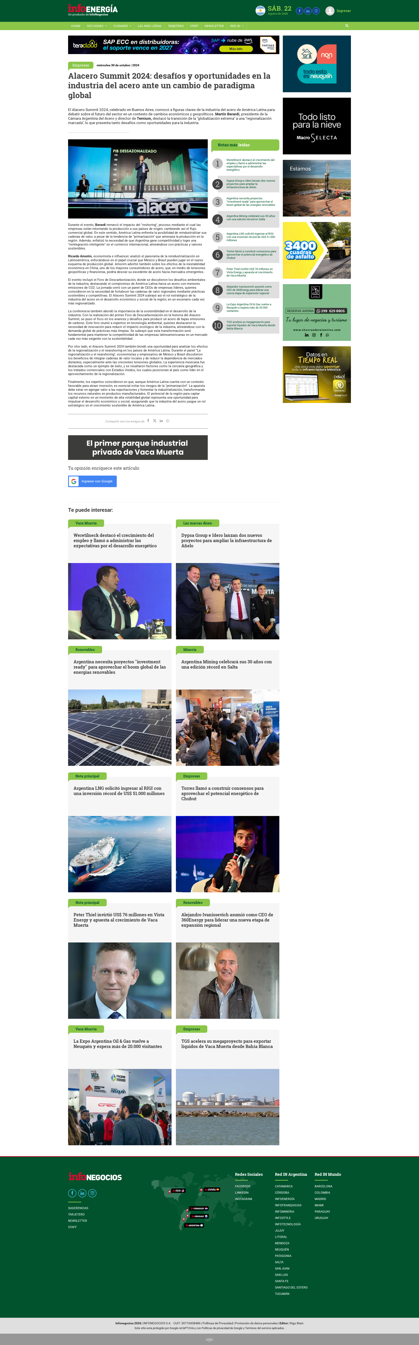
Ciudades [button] (121, 26)
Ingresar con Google (96, 481)
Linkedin (242, 1192)
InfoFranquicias (288, 1205)
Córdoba (282, 1192)
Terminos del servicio (258, 1328)
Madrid (320, 1199)
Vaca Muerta (86, 523)
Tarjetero (176, 26)
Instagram (243, 1199)
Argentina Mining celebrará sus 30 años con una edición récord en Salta (251, 217)
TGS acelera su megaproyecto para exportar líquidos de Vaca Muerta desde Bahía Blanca (251, 325)
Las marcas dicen (197, 523)
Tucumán (282, 1294)
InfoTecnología (288, 1224)
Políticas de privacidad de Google (222, 1328)
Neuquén (282, 1249)
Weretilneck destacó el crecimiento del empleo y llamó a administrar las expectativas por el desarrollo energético (251, 164)
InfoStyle (283, 1218)
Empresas (80, 65)
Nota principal (87, 776)
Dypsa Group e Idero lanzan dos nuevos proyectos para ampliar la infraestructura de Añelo (251, 184)
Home (76, 26)
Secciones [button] (95, 26)
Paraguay (322, 1211)
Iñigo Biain (296, 1323)
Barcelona (323, 1186)
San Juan (282, 1268)
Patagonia (283, 1256)
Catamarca (284, 1186)
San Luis (281, 1275)
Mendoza (282, 1243)
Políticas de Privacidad (218, 1323)
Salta (279, 1262)
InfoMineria (284, 1211)
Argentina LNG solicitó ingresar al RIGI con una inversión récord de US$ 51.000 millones (251, 237)
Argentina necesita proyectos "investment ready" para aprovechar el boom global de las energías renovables (251, 202)
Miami (319, 1205)
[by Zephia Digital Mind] (209, 1339)
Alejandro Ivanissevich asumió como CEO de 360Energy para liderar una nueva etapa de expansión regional (249, 290)
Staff (194, 26)
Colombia (322, 1192)
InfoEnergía (285, 1199)
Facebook (243, 1186)
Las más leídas (150, 26)
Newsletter (214, 26)
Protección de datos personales (256, 1323)
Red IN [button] (235, 26)
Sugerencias (78, 1208)
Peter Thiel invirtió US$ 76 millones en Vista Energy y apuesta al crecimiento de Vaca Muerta (250, 272)
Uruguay (321, 1218)
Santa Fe (281, 1281)
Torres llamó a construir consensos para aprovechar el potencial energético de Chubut (251, 254)
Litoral (281, 1237)
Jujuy (279, 1230)
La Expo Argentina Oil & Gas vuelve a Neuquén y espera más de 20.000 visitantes (249, 307)
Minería (189, 649)
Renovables (85, 649)
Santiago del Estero (291, 1287)
